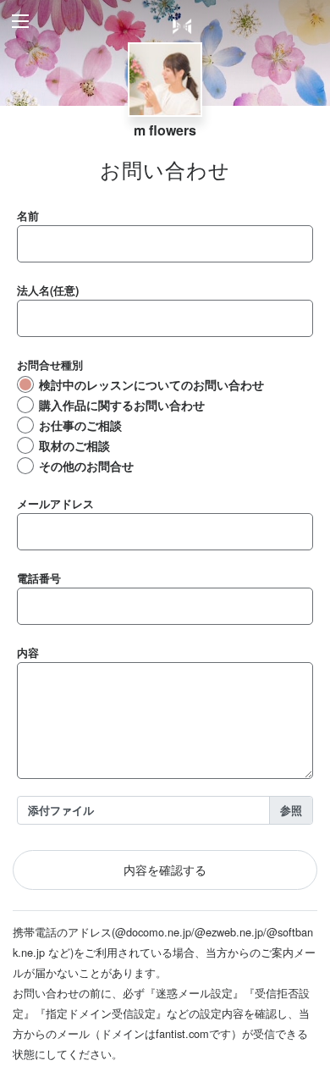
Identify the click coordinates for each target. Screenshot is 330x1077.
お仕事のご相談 (80, 425)
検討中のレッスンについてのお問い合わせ (151, 384)
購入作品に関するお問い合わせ (122, 404)
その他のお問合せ (86, 465)
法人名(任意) (48, 290)
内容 (28, 652)
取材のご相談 (74, 445)
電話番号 (39, 578)
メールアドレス (55, 503)
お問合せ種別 (50, 364)
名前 (28, 215)
